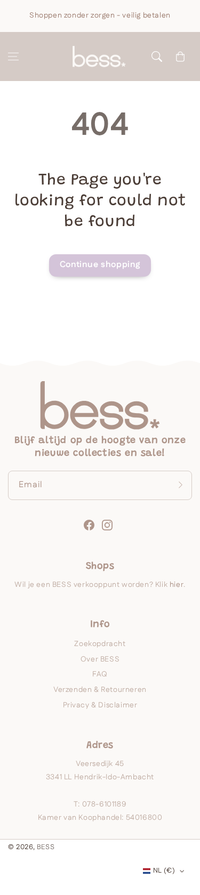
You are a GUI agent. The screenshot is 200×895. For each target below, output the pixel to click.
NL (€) (164, 870)
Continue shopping (100, 265)
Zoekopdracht (99, 644)
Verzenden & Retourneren (100, 689)
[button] (13, 56)
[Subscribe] (180, 485)
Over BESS (100, 659)
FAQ (100, 674)
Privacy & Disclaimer (100, 705)
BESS (45, 847)
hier (176, 584)
